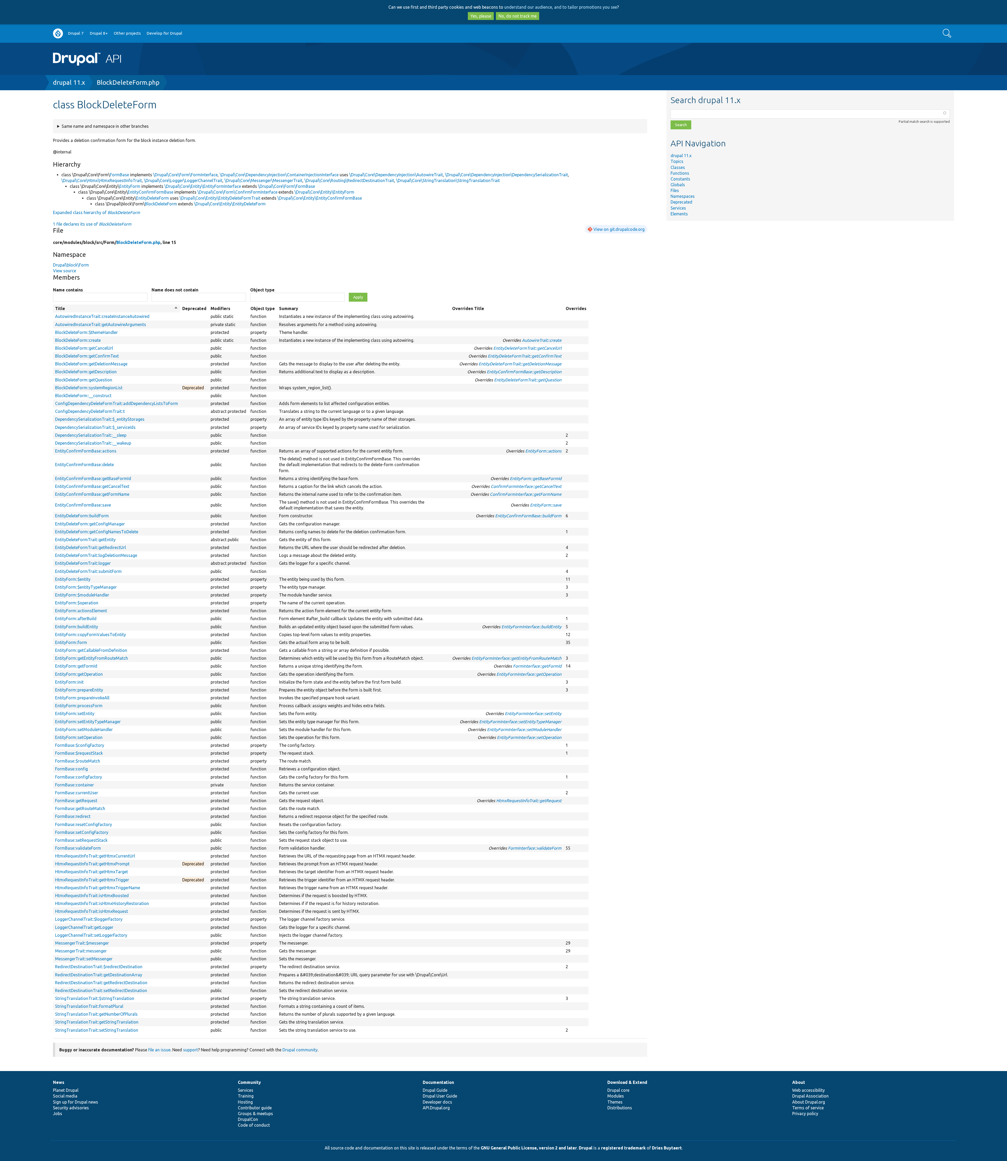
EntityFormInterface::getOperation (528, 674)
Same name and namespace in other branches (105, 126)
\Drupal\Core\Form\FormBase (286, 186)
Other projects (127, 33)
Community (249, 1082)
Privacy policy (805, 1113)
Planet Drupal (65, 1090)
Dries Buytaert (667, 1148)
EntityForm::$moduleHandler (82, 595)
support (190, 1049)
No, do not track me (518, 16)
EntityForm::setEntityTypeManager (88, 721)
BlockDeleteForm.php (128, 82)
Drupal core (618, 1090)
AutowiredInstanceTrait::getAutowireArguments (100, 324)
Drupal (585, 1148)
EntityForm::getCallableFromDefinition (91, 650)
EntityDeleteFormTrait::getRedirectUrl (90, 547)
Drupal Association (810, 1096)
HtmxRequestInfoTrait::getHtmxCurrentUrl (95, 856)
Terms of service (808, 1107)
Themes (615, 1102)
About (798, 1082)
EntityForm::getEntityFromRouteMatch (91, 658)
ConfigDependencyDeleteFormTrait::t (90, 411)
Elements (679, 213)
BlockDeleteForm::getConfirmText (87, 356)
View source (64, 270)
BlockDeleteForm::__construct (83, 395)
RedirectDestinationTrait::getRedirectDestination (101, 982)
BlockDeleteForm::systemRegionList (88, 387)
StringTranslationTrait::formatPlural (89, 1006)
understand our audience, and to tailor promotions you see (560, 7)
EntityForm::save (545, 505)
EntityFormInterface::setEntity (533, 713)
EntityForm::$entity (72, 579)
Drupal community (300, 1049)
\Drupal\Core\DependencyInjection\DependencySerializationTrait (506, 174)
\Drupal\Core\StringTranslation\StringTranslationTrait (448, 180)
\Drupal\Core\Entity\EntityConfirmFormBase (319, 198)
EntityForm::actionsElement (81, 610)
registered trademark (623, 1148)
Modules (615, 1096)
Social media (65, 1096)
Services (678, 208)
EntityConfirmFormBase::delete (84, 464)
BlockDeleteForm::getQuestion (83, 379)
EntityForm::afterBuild (76, 618)
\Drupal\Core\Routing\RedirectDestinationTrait (349, 180)
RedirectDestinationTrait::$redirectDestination (98, 966)
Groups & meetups (255, 1113)
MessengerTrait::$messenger (82, 943)
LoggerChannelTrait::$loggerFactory (88, 919)
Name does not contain (175, 289)
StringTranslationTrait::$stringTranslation (94, 998)
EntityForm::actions (543, 451)
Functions (680, 173)
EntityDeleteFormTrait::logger (83, 563)
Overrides (576, 308)
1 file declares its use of (92, 224)
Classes (678, 167)
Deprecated (681, 202)
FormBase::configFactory (78, 777)
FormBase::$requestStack (79, 753)
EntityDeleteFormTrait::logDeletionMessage (96, 555)
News (58, 1082)
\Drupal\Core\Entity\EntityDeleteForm (230, 203)
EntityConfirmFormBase (150, 192)
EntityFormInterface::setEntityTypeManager (520, 721)
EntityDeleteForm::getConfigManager (90, 523)
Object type (262, 289)
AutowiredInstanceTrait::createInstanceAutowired (102, 316)
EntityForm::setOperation (79, 737)
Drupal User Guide (440, 1096)
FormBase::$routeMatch (77, 761)
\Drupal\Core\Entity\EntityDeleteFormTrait (220, 198)
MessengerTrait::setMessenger (84, 958)
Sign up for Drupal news (75, 1102)
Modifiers (220, 308)
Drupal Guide (435, 1090)
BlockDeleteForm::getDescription (86, 371)
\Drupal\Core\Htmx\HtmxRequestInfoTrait (101, 180)
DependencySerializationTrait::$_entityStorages (99, 419)
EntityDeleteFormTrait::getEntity (85, 539)
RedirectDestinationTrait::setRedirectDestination (101, 990)
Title (116, 308)
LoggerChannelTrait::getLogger (84, 927)
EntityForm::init (69, 682)
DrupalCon (248, 1119)
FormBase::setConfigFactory (81, 832)
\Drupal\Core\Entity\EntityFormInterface (202, 186)
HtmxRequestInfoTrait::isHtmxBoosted (92, 895)
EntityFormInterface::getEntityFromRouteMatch (516, 658)
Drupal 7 (76, 33)
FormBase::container (74, 784)
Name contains (68, 289)
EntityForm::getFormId (76, 666)
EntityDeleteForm (152, 198)
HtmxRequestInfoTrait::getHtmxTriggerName (97, 887)
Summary (288, 308)
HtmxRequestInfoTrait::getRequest (528, 800)
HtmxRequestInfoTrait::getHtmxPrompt (92, 863)
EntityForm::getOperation (79, 674)
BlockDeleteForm (161, 203)
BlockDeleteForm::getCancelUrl (84, 348)
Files (675, 190)
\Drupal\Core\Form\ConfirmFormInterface (237, 192)
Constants (680, 179)
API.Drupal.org (436, 1107)
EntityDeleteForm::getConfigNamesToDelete (96, 531)
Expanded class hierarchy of (96, 212)
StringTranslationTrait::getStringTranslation (96, 1022)
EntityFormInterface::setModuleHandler (524, 729)
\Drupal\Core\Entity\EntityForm (324, 192)
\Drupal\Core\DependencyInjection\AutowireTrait (396, 174)
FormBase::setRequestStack (81, 840)
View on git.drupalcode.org (619, 229)
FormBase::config (71, 768)
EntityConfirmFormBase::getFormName (92, 494)
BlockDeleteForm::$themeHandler (86, 332)
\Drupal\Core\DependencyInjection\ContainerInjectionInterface (279, 174)
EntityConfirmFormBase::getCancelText (92, 486)
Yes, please (480, 16)
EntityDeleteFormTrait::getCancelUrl (527, 348)
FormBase (119, 174)
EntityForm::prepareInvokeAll (82, 697)
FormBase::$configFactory (79, 745)
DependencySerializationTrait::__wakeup (93, 443)
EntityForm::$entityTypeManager (86, 587)
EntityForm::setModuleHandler (84, 729)
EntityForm (129, 186)
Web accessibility (808, 1090)
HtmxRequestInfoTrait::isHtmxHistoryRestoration (102, 903)
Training (246, 1096)
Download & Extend (627, 1082)
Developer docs (437, 1102)
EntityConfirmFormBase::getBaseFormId (93, 478)
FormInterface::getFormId (537, 666)
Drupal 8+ (99, 33)
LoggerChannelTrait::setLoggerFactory (91, 935)
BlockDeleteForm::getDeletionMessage (91, 363)
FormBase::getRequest (76, 800)
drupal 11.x (69, 82)
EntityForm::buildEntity (76, 626)
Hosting (245, 1102)
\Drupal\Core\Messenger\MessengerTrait (263, 180)
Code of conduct (254, 1125)
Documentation (438, 1082)
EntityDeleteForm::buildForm (82, 515)
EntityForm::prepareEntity (79, 690)
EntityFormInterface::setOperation (529, 737)
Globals (678, 184)
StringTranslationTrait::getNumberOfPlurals (96, 1014)
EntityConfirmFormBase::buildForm (528, 515)
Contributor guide (255, 1107)
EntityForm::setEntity (74, 713)
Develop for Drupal (164, 33)
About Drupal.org (808, 1102)
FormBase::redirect (72, 816)
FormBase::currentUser (76, 792)
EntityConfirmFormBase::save (83, 505)
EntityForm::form (71, 642)
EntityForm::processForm (79, 705)
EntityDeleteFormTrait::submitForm (88, 571)
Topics (677, 161)
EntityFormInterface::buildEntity (531, 626)
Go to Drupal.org (58, 33)
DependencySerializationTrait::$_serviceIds (95, 427)
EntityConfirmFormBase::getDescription (524, 371)
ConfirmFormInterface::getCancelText (526, 486)
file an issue (159, 1049)
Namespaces (683, 196)
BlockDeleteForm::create (78, 340)
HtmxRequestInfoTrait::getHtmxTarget (91, 871)
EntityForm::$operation (76, 602)
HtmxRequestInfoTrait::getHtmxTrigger (92, 879)
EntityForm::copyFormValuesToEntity (90, 634)
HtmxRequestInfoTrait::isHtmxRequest (91, 911)
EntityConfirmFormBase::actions (85, 451)
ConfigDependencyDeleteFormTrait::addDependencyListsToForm (116, 403)
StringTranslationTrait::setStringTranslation (96, 1030)
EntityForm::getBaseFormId (535, 478)
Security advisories (71, 1107)
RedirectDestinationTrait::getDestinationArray (98, 974)
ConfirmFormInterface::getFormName (525, 494)
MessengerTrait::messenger (81, 951)
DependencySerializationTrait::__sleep (90, 435)
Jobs (57, 1113)
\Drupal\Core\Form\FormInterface (185, 174)
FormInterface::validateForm (534, 848)
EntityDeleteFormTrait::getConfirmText (524, 356)
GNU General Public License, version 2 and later (529, 1148)
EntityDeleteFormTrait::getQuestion (527, 379)
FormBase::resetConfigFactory (83, 824)
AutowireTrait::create (541, 340)
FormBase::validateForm (78, 848)
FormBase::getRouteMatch (80, 808)
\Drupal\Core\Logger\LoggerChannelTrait (183, 180)
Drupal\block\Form (71, 265)
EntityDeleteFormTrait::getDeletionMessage (520, 363)
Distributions (619, 1107)
